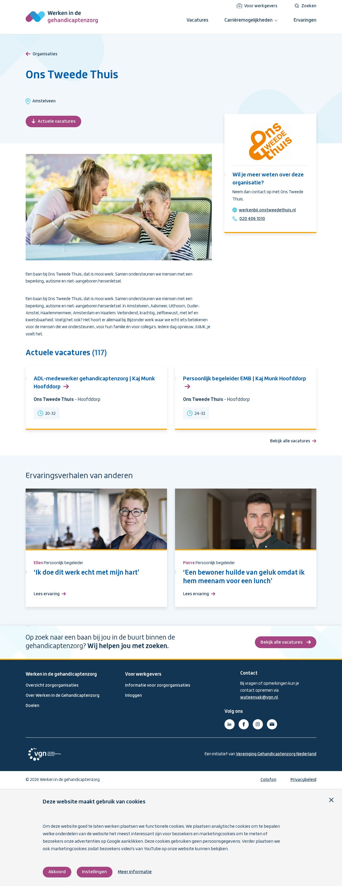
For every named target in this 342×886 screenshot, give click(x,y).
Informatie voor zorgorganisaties (157, 685)
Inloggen (133, 696)
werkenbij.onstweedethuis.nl (267, 210)
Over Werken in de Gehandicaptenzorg (62, 696)
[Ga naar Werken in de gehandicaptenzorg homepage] (62, 17)
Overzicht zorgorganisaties (52, 685)
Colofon (268, 780)
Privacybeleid (303, 780)
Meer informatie (135, 872)
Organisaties (45, 54)
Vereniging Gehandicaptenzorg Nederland (276, 754)
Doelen (32, 706)
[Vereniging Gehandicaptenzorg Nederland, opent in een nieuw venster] (44, 754)
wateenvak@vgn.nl (259, 697)
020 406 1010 (252, 219)
